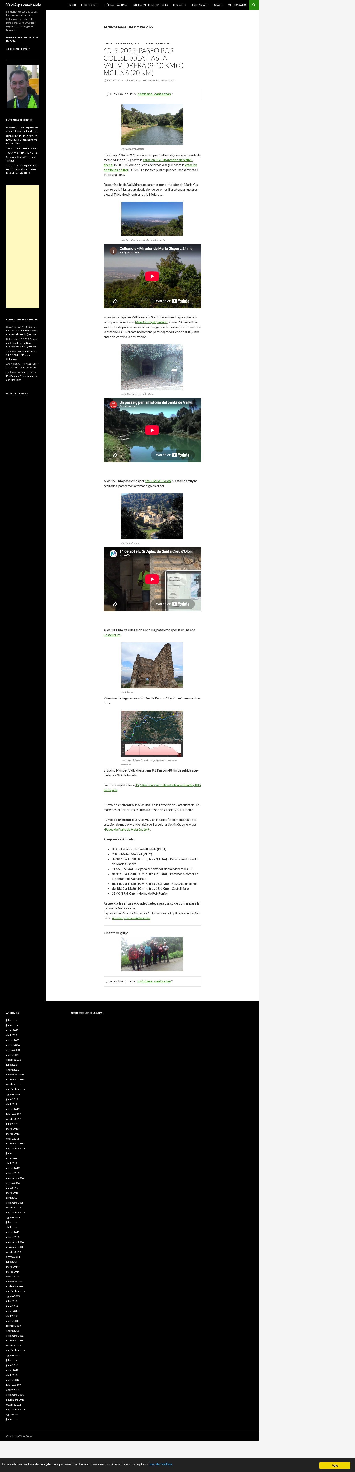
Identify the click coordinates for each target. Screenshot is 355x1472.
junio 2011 (12, 1419)
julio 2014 (11, 1261)
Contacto (179, 4)
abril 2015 (11, 1227)
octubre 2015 (13, 1207)
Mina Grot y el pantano (151, 322)
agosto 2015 (13, 1217)
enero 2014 (12, 1276)
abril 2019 (11, 1104)
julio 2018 (11, 1123)
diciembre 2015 (15, 1202)
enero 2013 (12, 1330)
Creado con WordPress (19, 1436)
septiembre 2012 (15, 1350)
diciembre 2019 (15, 1074)
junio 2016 (12, 1187)
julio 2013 (11, 1301)
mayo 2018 (12, 1128)
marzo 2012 (13, 1379)
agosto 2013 (13, 1296)
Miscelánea (198, 4)
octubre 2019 (13, 1084)
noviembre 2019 (15, 1079)
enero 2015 (12, 1237)
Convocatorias (145, 43)
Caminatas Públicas (118, 43)
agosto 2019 (13, 1094)
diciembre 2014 (15, 1242)
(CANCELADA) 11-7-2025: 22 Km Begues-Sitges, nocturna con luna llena (22, 139)
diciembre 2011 (15, 1394)
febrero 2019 (13, 1113)
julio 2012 (11, 1360)
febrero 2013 (13, 1325)
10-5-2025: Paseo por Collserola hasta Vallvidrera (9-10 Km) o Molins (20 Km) (144, 61)
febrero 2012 (13, 1384)
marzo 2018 (13, 1133)
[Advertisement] (22, 246)
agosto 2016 (13, 1182)
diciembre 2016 (15, 1178)
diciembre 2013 (15, 1281)
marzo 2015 (13, 1232)
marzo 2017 (13, 1168)
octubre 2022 (13, 1059)
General (164, 43)
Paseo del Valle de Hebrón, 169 (127, 829)
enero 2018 (12, 1138)
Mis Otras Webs (237, 4)
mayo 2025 (12, 1030)
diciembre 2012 (15, 1335)
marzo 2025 (13, 1040)
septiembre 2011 (15, 1409)
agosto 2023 (13, 1049)
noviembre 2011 (15, 1399)
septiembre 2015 (15, 1212)
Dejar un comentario (161, 80)
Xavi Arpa (135, 80)
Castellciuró (112, 635)
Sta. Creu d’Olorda (158, 481)
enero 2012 (12, 1389)
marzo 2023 (13, 1054)
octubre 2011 (13, 1404)
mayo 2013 (12, 1311)
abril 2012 (11, 1375)
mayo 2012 (12, 1370)
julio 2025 (11, 1020)
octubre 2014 (13, 1251)
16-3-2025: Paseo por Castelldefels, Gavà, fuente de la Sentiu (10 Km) (21, 330)
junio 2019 (12, 1099)
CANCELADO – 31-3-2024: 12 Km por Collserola (21, 355)
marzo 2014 (13, 1271)
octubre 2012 (13, 1345)
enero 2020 (12, 1069)
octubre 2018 (13, 1118)
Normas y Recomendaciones (150, 4)
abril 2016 (11, 1197)
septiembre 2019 (15, 1089)
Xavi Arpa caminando (23, 5)
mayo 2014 (12, 1266)
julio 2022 (11, 1064)
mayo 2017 (12, 1158)
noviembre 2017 (15, 1143)
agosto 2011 (13, 1414)
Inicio (72, 4)
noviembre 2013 (15, 1286)
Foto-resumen (89, 4)
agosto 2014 (13, 1256)
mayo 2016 (12, 1192)
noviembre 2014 (15, 1246)
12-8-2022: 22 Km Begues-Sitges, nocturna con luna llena (21, 376)
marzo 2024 (13, 1045)
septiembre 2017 (15, 1148)
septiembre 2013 (15, 1291)
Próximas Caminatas (116, 4)
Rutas (216, 4)
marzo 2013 (13, 1320)
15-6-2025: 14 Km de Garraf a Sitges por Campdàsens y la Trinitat (22, 157)
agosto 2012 (13, 1355)
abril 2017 (11, 1163)
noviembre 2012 (15, 1340)
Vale (335, 1465)
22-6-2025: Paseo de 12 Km (21, 148)
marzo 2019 (13, 1109)
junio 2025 (12, 1025)
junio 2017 (12, 1153)
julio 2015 (11, 1222)
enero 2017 (12, 1173)
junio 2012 (12, 1365)
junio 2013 (12, 1306)
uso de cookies (161, 1464)
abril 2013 (11, 1315)
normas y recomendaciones (131, 918)
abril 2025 (11, 1035)
